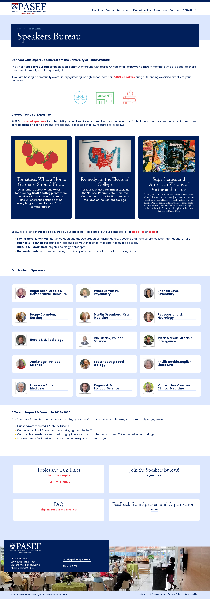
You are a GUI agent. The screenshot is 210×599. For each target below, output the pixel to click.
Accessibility (191, 594)
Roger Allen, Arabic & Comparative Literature (48, 293)
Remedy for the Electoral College (105, 182)
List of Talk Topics (59, 475)
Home (19, 29)
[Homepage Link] (28, 9)
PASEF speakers (124, 77)
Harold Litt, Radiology (46, 339)
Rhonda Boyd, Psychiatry (168, 293)
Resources (160, 10)
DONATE (188, 10)
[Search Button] (196, 10)
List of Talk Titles (58, 482)
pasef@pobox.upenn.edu (77, 560)
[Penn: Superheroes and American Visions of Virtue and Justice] (169, 158)
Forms (154, 510)
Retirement (123, 10)
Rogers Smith (158, 203)
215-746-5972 (70, 566)
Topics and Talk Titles (58, 470)
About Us (97, 10)
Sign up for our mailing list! (59, 510)
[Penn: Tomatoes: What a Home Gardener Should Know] (41, 158)
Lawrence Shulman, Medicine (45, 387)
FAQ (58, 504)
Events (110, 10)
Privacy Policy (175, 594)
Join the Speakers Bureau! (154, 470)
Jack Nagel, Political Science (45, 363)
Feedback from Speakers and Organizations (154, 504)
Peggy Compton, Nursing (43, 316)
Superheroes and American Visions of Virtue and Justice (169, 184)
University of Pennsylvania (152, 594)
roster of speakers (33, 121)
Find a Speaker (142, 10)
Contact (174, 10)
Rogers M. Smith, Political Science (106, 387)
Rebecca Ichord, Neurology (170, 316)
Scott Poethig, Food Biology (109, 363)
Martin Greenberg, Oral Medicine (112, 316)
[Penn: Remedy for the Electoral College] (105, 158)
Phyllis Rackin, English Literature (174, 363)
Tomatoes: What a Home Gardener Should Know (41, 182)
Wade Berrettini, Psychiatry (106, 293)
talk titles (138, 232)
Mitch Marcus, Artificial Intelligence (175, 340)
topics (153, 232)
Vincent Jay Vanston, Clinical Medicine (174, 387)
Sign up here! (154, 475)
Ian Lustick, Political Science (109, 340)
